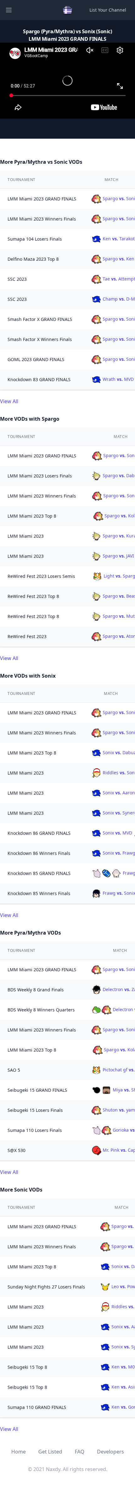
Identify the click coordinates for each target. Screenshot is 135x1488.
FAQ (79, 1451)
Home (18, 1451)
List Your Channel (107, 10)
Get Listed (50, 1451)
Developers (110, 1451)
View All (9, 401)
